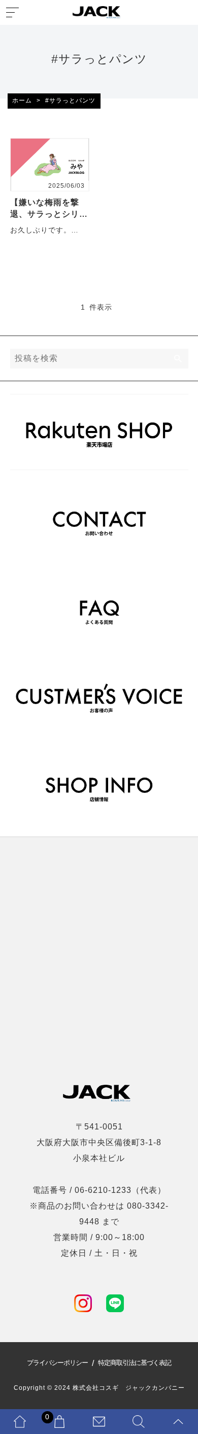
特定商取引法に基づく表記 (134, 1363)
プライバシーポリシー (57, 1363)
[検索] (178, 359)
